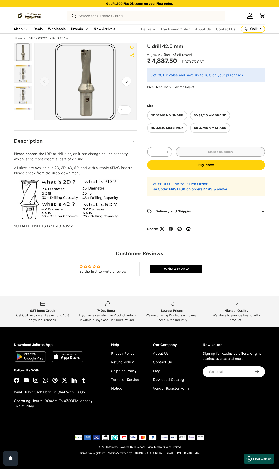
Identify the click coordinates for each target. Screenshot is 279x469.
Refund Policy (122, 362)
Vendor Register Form (171, 388)
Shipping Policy (124, 371)
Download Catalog (168, 379)
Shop (18, 29)
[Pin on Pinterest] (179, 228)
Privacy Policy (122, 353)
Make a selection (220, 152)
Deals (38, 29)
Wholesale (57, 29)
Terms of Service (125, 379)
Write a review (176, 269)
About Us (203, 29)
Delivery (148, 29)
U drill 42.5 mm (61, 38)
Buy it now (206, 165)
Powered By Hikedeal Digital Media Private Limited (150, 446)
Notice (116, 388)
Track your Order (175, 29)
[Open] (10, 458)
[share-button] (132, 55)
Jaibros (112, 446)
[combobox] (146, 16)
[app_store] (30, 356)
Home (18, 38)
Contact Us (225, 29)
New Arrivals (104, 29)
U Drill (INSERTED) (37, 38)
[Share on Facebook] (171, 228)
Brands (77, 29)
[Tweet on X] (162, 228)
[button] (262, 16)
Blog (156, 371)
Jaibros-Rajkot (184, 87)
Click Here (42, 392)
